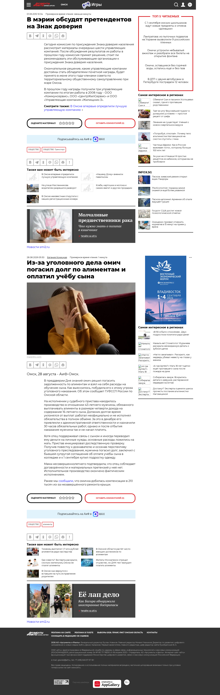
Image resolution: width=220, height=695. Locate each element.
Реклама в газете (84, 632)
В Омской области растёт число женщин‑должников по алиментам (113, 552)
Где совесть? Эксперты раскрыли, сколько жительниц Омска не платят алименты (60, 563)
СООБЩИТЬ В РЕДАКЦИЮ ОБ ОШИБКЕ (70, 636)
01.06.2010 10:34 (35, 14)
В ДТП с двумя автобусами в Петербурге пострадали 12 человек (165, 81)
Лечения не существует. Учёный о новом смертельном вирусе (171, 123)
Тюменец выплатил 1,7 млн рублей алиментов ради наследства (60, 550)
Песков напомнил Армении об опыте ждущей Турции (172, 200)
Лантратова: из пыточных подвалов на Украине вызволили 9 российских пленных (166, 39)
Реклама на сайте (61, 632)
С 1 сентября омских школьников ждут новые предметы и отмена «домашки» (166, 25)
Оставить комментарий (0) (110, 123)
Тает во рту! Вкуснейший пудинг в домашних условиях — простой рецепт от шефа (171, 114)
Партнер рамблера (81, 682)
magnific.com (34, 356)
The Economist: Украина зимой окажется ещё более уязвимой (168, 189)
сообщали (66, 481)
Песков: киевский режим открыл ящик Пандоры (169, 178)
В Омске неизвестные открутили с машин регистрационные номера (60, 197)
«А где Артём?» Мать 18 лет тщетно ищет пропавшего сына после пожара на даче (171, 369)
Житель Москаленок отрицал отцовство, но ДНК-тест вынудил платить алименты (113, 563)
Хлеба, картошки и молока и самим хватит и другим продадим (114, 186)
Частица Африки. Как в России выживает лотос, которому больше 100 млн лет (172, 148)
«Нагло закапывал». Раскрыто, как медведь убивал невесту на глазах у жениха (172, 357)
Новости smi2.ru (38, 247)
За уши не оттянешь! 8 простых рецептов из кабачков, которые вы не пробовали (173, 159)
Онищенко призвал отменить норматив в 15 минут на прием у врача (169, 224)
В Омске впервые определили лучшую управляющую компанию (60, 175)
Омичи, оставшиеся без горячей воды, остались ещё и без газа (165, 67)
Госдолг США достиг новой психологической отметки (167, 212)
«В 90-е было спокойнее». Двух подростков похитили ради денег (171, 333)
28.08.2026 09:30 (35, 257)
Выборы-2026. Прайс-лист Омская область (120, 632)
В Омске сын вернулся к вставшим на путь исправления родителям (58, 574)
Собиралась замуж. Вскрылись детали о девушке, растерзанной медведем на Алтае (170, 380)
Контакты (152, 632)
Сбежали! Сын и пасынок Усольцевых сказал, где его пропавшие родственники (173, 102)
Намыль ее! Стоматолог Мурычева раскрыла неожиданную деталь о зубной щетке (171, 346)
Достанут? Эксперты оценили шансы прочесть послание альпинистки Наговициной (173, 391)
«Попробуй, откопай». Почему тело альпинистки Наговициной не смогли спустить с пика (172, 136)
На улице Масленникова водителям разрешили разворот (59, 186)
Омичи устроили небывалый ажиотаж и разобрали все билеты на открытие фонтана (165, 53)
